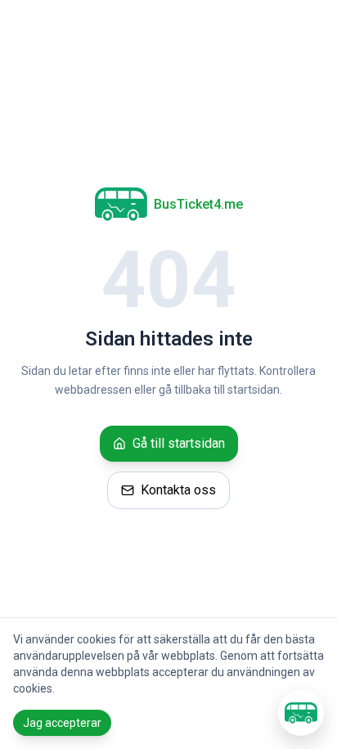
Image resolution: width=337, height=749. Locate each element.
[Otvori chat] (301, 713)
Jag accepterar (62, 722)
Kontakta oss (178, 490)
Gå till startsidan (179, 443)
